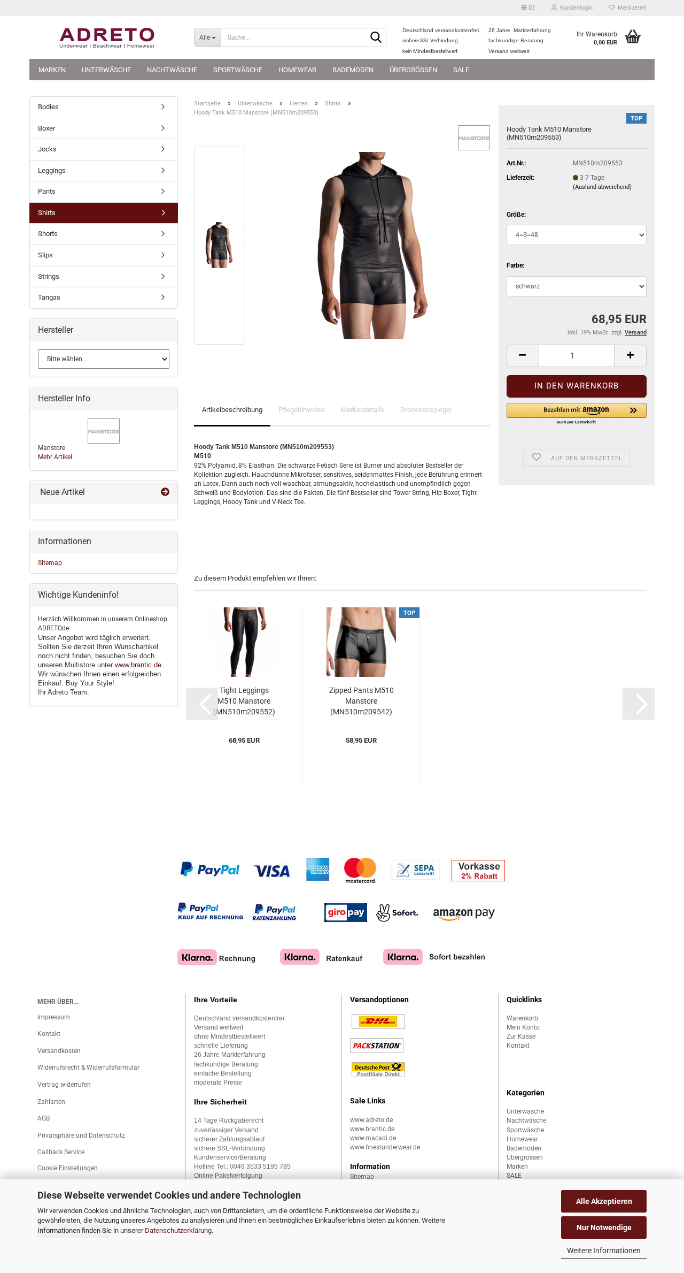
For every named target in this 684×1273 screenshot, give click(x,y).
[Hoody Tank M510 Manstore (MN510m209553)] (372, 245)
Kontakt (48, 1034)
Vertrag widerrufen (64, 1084)
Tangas (49, 297)
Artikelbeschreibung (232, 410)
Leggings (52, 170)
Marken (52, 70)
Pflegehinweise (301, 410)
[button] (528, 8)
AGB (43, 1118)
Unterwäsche (106, 70)
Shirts (47, 213)
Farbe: (515, 265)
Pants (47, 191)
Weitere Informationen (604, 1250)
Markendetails (362, 410)
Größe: (516, 214)
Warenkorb (522, 1018)
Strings (48, 276)
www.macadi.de (373, 1138)
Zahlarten (51, 1102)
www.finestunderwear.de (385, 1147)
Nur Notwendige (604, 1227)
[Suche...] (376, 38)
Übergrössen (413, 70)
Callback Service (60, 1152)
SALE (461, 70)
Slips (45, 255)
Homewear (297, 70)
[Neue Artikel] (165, 492)
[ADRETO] (107, 37)
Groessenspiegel (426, 410)
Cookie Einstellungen (67, 1168)
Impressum (53, 1017)
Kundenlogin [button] (575, 7)
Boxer (46, 128)
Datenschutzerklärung (178, 1230)
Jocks (47, 149)
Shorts (48, 234)
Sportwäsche (237, 70)
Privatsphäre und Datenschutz (81, 1135)
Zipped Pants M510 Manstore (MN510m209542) (361, 701)
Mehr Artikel (55, 457)
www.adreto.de (371, 1120)
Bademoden (353, 70)
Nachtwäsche (172, 70)
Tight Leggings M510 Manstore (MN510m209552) (244, 701)
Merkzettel (631, 7)
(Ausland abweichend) (602, 187)
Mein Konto (523, 1027)
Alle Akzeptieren (604, 1201)
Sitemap (50, 563)
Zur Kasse (521, 1036)
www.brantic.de (138, 665)
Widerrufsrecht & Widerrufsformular (88, 1067)
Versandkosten (59, 1051)
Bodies (48, 107)
